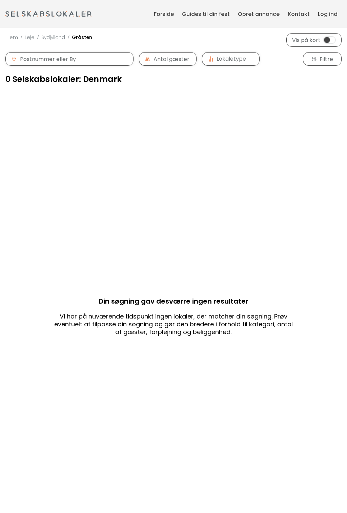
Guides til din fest (206, 14)
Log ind (328, 14)
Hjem (11, 37)
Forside (164, 14)
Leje (30, 37)
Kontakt (299, 14)
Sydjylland (53, 37)
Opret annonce (259, 14)
